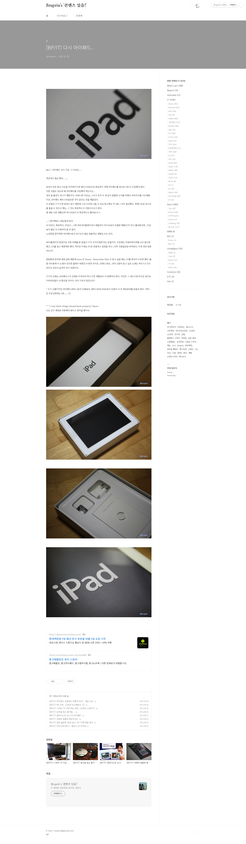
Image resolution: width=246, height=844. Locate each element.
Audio (173, 166)
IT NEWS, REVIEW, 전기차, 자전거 (66, 787)
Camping (174, 223)
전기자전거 (171, 327)
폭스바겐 (183, 349)
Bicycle (173, 226)
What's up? (175, 85)
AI (171, 199)
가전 (172, 151)
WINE (171, 252)
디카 (172, 144)
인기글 (178, 304)
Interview (173, 95)
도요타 (191, 330)
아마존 (183, 338)
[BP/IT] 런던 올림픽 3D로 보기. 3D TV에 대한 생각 (71, 722)
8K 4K (172, 181)
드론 (174, 352)
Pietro (172, 240)
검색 (191, 6)
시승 (172, 208)
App (172, 129)
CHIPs (172, 177)
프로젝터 (188, 345)
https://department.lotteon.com (65, 634)
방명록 (79, 15)
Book (172, 267)
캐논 (169, 345)
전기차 (173, 215)
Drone (172, 137)
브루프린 (180, 327)
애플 (190, 352)
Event (172, 162)
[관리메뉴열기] (241, 5)
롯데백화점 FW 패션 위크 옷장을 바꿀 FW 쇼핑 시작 (77, 638)
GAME (173, 118)
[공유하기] (57, 681)
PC (171, 133)
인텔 (183, 334)
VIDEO (172, 170)
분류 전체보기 (176, 80)
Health (172, 174)
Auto (172, 204)
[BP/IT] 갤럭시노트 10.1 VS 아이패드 (65, 715)
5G (170, 185)
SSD (169, 352)
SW (171, 114)
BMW (171, 231)
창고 (170, 236)
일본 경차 (192, 338)
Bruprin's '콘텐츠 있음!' (66, 6)
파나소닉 (182, 356)
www (172, 140)
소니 (174, 345)
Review (173, 107)
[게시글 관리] (60, 681)
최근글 (170, 304)
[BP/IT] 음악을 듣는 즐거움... (61, 711)
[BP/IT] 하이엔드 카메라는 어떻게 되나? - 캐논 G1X (71, 701)
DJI (196, 349)
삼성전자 (180, 341)
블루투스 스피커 (173, 338)
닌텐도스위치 (172, 356)
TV (171, 263)
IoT (171, 188)
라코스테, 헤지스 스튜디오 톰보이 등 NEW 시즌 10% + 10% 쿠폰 (80, 642)
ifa (171, 155)
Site (170, 281)
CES (171, 159)
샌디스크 (189, 327)
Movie (172, 260)
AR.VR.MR (174, 196)
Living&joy (175, 248)
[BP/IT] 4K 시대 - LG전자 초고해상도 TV (66, 704)
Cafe (171, 256)
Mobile (173, 126)
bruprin (180, 345)
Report (172, 90)
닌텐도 (190, 349)
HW (172, 111)
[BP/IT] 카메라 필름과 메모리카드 (63, 718)
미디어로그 (62, 15)
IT (51, 696)
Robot (172, 192)
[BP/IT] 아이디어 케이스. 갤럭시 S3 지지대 (67, 726)
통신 (171, 244)
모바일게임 (174, 148)
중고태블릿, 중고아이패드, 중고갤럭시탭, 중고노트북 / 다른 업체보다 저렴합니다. (88, 663)
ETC (170, 276)
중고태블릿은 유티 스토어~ (64, 659)
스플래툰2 (171, 341)
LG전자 (170, 334)
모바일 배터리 (172, 349)
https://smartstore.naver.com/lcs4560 (67, 655)
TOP (197, 832)
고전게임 (174, 122)
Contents (173, 271)
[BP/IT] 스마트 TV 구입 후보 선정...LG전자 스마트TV (72, 708)
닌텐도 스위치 (190, 341)
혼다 (185, 352)
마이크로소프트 (182, 330)
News (173, 103)
